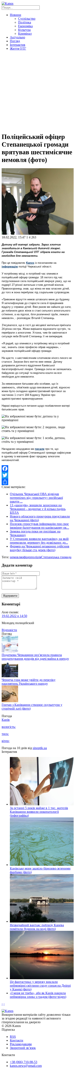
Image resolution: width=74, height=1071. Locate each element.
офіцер (26, 557)
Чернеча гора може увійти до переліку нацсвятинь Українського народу (29, 681)
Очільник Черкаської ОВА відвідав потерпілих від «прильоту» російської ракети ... (36, 497)
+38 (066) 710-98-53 (23, 1062)
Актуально (17, 37)
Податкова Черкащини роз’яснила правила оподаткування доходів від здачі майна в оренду (35, 656)
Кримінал (25, 33)
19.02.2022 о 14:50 (14, 616)
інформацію (10, 266)
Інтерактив (17, 45)
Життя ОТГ (18, 48)
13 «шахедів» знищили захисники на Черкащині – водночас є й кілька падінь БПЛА (38, 508)
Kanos (30, 262)
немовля (16, 557)
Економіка (25, 26)
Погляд (15, 41)
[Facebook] (37, 468)
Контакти (16, 1040)
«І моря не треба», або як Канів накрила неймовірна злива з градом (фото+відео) (38, 995)
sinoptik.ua (40, 748)
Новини (15, 15)
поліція (36, 557)
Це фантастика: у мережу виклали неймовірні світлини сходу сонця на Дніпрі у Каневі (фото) (40, 985)
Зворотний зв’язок (23, 1048)
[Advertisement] (37, 91)
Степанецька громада (56, 557)
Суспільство (26, 18)
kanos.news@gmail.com (26, 1065)
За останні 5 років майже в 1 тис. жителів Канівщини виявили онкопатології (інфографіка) (39, 811)
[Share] (37, 481)
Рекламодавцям (21, 1044)
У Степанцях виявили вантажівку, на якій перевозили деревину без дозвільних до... (39, 540)
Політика (24, 22)
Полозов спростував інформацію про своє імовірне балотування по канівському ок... (39, 525)
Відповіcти (9, 630)
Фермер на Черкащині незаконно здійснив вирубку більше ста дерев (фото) (39, 548)
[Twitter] (37, 475)
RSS (13, 1036)
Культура (24, 30)
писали (39, 448)
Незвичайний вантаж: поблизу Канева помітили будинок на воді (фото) (37, 927)
